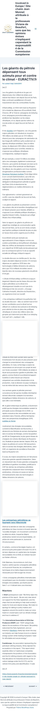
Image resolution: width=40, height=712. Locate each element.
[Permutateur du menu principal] (35, 29)
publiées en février (8, 421)
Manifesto (13, 630)
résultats (10, 131)
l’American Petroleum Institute (13, 174)
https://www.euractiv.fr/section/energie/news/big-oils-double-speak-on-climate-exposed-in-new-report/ (19, 676)
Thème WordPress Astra (25, 707)
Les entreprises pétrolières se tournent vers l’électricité (16, 521)
